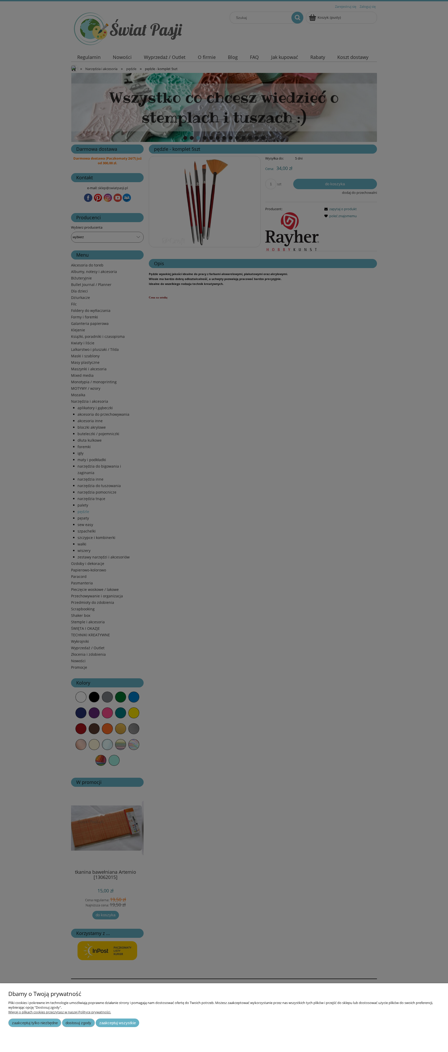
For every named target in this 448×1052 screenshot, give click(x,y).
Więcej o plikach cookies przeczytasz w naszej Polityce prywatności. (59, 1012)
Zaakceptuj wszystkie (117, 1023)
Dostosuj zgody (78, 1023)
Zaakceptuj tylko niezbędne (35, 1023)
